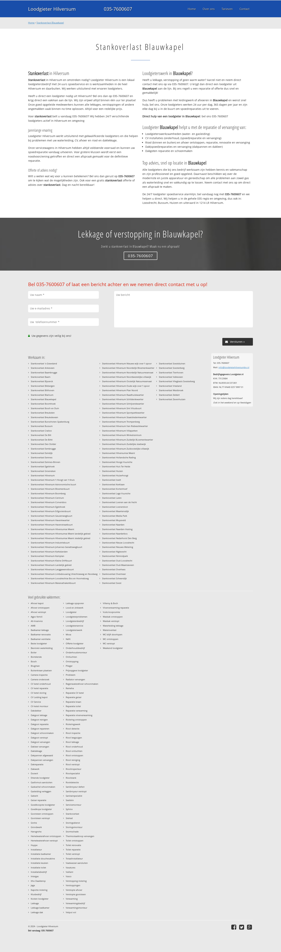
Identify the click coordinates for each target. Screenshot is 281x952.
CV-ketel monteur (39, 706)
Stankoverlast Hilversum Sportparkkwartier (123, 412)
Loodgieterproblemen (76, 616)
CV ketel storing (38, 692)
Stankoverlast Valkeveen (171, 376)
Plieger (69, 665)
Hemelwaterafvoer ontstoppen (46, 836)
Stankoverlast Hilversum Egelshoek (48, 506)
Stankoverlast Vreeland (170, 385)
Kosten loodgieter (39, 898)
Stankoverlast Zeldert (169, 394)
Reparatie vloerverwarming (79, 715)
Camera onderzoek (40, 679)
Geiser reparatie (38, 800)
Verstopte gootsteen (76, 894)
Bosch (34, 661)
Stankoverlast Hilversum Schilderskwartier (122, 399)
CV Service (36, 701)
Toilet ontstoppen (74, 840)
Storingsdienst (73, 822)
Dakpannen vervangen (42, 760)
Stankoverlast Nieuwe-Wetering (117, 547)
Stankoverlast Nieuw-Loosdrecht (118, 542)
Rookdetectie (72, 782)
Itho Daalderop (38, 880)
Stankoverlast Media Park (114, 515)
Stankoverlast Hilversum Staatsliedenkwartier (124, 417)
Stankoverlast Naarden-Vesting (117, 529)
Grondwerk (36, 827)
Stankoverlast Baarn (40, 376)
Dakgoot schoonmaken (42, 733)
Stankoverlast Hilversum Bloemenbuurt (50, 488)
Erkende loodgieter (40, 777)
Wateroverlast (109, 630)
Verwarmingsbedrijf (75, 903)
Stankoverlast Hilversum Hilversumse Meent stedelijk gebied (60, 538)
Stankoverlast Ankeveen (42, 367)
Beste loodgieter (39, 643)
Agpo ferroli (36, 616)
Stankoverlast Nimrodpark (115, 556)
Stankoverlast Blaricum (42, 394)
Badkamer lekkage (40, 630)
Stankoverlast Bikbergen (43, 385)
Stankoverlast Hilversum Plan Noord (120, 390)
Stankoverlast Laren (112, 497)
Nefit (68, 639)
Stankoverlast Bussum (42, 426)
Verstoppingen (73, 885)
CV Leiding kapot (39, 697)
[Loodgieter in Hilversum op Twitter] (242, 927)
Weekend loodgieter (113, 648)
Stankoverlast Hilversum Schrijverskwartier (123, 403)
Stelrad (69, 818)
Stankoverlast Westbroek (171, 390)
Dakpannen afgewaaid (42, 755)
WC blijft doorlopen (112, 634)
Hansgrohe (36, 831)
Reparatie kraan (73, 701)
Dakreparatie (37, 764)
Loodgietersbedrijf (75, 621)
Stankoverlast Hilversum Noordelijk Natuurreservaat (127, 372)
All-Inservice (37, 621)
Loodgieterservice (74, 625)
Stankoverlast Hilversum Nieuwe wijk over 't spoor (127, 363)
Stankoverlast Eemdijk (42, 453)
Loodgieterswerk (74, 630)
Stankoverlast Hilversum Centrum (47, 497)
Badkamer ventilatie (40, 639)
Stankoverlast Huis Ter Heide (116, 466)
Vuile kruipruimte (111, 612)
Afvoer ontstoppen (40, 607)
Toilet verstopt (73, 853)
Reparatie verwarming (76, 710)
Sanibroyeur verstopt (76, 791)
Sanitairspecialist (74, 795)
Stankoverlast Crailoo (41, 430)
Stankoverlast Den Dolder (43, 444)
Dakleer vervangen (40, 746)
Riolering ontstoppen (76, 719)
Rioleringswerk (73, 724)
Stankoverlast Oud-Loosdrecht (117, 560)
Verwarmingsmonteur (76, 907)
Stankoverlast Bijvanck (42, 381)
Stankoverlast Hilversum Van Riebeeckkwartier (125, 426)
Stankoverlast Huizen (112, 471)
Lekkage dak (37, 912)
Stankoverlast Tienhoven (171, 372)
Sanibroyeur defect (75, 786)
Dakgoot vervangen (40, 742)
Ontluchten (71, 656)
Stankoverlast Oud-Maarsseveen (118, 565)
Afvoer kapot (37, 603)
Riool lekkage (72, 742)
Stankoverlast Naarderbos (115, 533)
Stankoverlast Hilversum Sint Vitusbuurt (121, 408)
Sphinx (69, 809)
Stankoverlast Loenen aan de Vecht (119, 502)
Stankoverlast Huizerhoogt (115, 475)
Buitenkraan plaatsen (41, 670)
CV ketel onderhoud (41, 683)
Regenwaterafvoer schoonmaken (82, 683)
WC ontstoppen (110, 639)
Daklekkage (36, 751)
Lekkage (35, 903)
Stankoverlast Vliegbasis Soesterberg (177, 381)
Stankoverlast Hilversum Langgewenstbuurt (52, 569)
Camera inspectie (39, 674)
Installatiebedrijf (39, 871)
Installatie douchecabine (43, 858)
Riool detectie (72, 728)
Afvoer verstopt (38, 612)
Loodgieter (71, 612)
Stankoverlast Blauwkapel (50, 22)
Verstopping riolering (76, 880)
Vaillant (69, 871)
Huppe (34, 845)
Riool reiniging (73, 760)
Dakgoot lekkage (39, 715)
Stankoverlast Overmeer (114, 574)
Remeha (70, 688)
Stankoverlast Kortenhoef (114, 488)
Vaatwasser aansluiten (77, 862)
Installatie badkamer (41, 853)
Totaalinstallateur (74, 858)
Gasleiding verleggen (41, 791)
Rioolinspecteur (73, 769)
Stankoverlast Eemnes (41, 457)
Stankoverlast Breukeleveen (44, 417)
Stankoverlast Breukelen (43, 412)
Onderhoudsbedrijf (75, 648)
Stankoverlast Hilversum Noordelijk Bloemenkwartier (128, 367)
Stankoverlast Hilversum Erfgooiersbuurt (51, 511)
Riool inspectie (73, 733)
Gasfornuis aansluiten (41, 782)
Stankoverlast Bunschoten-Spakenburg (50, 421)
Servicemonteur (73, 804)
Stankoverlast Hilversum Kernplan (47, 556)
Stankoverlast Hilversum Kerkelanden (49, 551)
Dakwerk (35, 769)
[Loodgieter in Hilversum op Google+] (250, 927)
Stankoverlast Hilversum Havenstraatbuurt (52, 524)
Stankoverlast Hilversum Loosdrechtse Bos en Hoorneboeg (60, 578)
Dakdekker (36, 710)
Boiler (34, 652)
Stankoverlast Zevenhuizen (172, 399)
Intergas (35, 876)
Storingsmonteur (74, 827)
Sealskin (70, 800)
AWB (33, 625)
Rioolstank (71, 777)
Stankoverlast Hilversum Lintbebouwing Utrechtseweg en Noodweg (64, 574)
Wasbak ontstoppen (113, 616)
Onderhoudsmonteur (76, 652)
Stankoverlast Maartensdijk (115, 511)
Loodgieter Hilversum (52, 9)
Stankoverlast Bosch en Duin (45, 408)
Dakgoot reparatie (40, 724)
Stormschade (72, 831)
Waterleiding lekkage (113, 625)
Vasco (68, 876)
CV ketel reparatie (39, 688)
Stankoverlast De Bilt (41, 435)
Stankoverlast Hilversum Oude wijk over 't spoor (126, 385)
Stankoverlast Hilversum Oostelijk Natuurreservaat (127, 381)
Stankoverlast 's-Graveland (44, 363)
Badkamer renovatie (41, 634)
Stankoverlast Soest (111, 583)
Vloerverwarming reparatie (116, 607)
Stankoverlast (72, 813)
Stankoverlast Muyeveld (114, 520)
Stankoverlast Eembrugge (43, 448)
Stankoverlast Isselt (111, 479)
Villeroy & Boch (110, 603)
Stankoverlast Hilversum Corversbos (48, 502)
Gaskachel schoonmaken (43, 786)
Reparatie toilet (73, 706)
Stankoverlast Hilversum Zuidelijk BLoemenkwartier (127, 439)
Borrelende (36, 656)
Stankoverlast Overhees (113, 569)
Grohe (34, 822)
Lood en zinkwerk (74, 607)
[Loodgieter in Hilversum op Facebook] (234, 927)
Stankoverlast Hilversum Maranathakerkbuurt (53, 583)
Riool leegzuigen (74, 737)
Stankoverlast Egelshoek (43, 466)
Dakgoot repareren (40, 728)
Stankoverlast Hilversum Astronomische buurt (53, 484)
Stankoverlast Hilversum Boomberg (48, 493)
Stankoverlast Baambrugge (44, 372)
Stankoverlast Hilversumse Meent (118, 453)
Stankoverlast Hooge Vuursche (117, 462)
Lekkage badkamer (40, 907)
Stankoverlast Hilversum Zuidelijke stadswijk (124, 444)
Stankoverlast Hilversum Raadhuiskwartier (123, 394)
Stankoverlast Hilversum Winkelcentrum (121, 435)
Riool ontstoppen (74, 755)
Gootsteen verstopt (40, 818)
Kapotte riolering (39, 889)
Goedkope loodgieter (41, 809)
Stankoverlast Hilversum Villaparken (120, 430)
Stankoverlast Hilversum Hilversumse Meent (52, 529)
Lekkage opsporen (75, 603)
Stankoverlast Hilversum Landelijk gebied (51, 565)
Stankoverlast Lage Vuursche (116, 493)
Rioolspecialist (73, 773)
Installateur (36, 849)
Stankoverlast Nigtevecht (114, 551)
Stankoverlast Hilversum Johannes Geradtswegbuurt (56, 547)
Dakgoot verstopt (39, 737)
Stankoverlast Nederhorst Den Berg (119, 538)
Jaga (33, 885)
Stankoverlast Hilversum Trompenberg (121, 421)
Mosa (68, 634)
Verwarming (72, 898)
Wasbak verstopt (111, 621)
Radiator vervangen (75, 679)
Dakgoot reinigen (39, 719)
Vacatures (70, 867)
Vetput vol (71, 912)
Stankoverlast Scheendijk (114, 578)
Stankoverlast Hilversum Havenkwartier (50, 520)
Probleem (70, 674)
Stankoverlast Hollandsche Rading (119, 457)
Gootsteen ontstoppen (42, 813)
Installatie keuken (39, 862)
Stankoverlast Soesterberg (171, 367)
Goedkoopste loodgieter (43, 804)
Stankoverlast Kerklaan (113, 484)
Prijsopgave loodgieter (77, 670)
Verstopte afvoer (74, 889)
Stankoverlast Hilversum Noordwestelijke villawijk (126, 376)
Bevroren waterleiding (42, 648)
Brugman (35, 665)
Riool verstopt (73, 764)
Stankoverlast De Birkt (42, 439)
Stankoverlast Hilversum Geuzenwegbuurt (51, 515)
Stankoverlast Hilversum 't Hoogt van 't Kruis (53, 479)
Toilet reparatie (73, 849)
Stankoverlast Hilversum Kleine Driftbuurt (51, 560)
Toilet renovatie (73, 845)
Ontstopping (72, 661)
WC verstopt (109, 643)
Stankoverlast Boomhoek (43, 403)
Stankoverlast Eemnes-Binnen (45, 462)
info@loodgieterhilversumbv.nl (233, 367)
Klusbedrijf (36, 894)
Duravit (34, 773)
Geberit (34, 795)
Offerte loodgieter (74, 643)
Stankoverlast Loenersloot (115, 506)
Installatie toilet (38, 867)
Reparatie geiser (73, 697)
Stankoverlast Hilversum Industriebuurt (50, 542)
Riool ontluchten (74, 751)
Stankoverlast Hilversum (43, 475)
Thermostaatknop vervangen (80, 836)
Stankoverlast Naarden (113, 524)
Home (31, 22)
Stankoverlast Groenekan (43, 471)
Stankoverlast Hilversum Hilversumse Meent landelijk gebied (60, 533)
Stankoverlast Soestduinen (172, 363)
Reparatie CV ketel (75, 692)
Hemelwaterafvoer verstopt (44, 840)
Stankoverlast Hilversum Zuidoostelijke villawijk (125, 448)
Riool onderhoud (74, 746)
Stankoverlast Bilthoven (42, 390)
